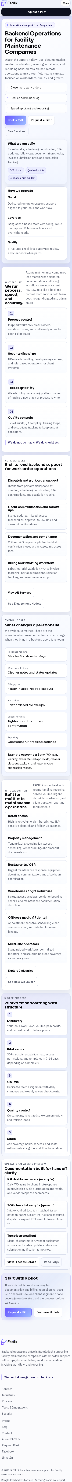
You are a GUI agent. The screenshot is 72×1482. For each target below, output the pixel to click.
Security (7, 1413)
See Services (17, 131)
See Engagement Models (24, 603)
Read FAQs (51, 1262)
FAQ (4, 1427)
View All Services (19, 592)
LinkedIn (7, 1457)
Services (7, 1389)
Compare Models (48, 1312)
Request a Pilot (36, 12)
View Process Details (21, 1262)
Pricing (6, 1420)
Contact (7, 1433)
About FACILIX (11, 1439)
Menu (66, 3)
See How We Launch (21, 982)
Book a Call (15, 120)
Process (7, 1401)
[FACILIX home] (30, 3)
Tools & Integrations (15, 1407)
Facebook (8, 1451)
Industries (8, 1395)
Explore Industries (20, 970)
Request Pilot (10, 1445)
